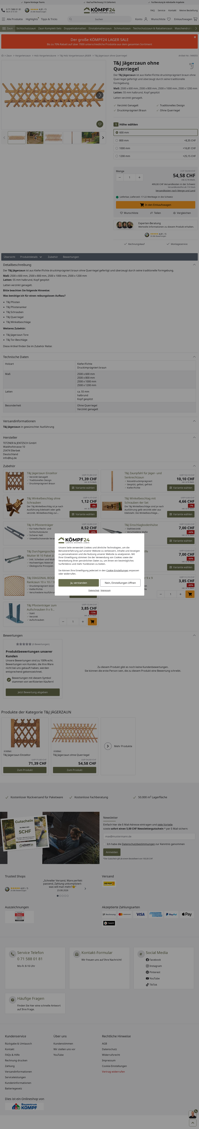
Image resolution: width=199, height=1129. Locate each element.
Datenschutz (93, 590)
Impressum (106, 590)
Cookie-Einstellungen (117, 570)
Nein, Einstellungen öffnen (120, 583)
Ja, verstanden (78, 583)
